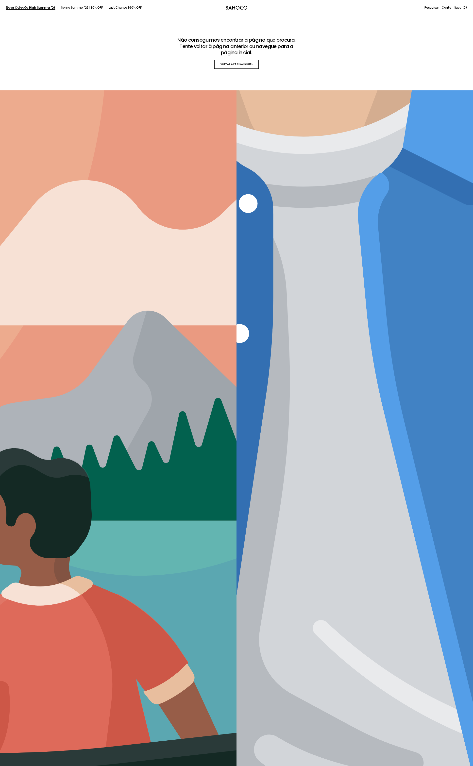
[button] (432, 7)
